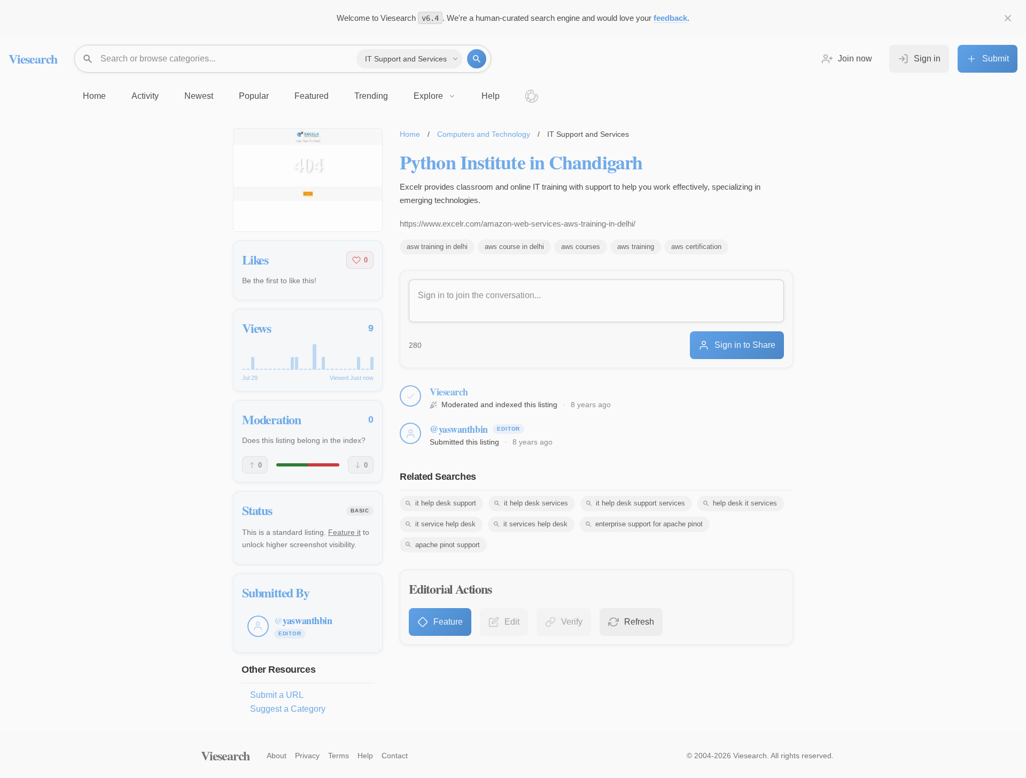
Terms (338, 755)
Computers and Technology (483, 134)
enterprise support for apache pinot (649, 524)
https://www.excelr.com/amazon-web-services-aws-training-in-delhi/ (517, 223)
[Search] (476, 58)
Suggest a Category (287, 708)
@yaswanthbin (459, 429)
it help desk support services (640, 503)
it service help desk (445, 524)
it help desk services (536, 503)
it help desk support (445, 503)
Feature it (344, 532)
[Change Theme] (532, 96)
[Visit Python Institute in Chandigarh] (308, 180)
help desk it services (745, 503)
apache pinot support (447, 545)
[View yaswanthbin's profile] (410, 433)
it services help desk (535, 524)
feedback (670, 17)
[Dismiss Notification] (1007, 18)
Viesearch (33, 58)
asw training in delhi (437, 247)
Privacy (307, 755)
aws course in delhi (514, 247)
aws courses (580, 247)
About (276, 755)
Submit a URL (277, 694)
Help (365, 755)
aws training (635, 247)
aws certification (696, 247)
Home (410, 134)
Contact (395, 755)
